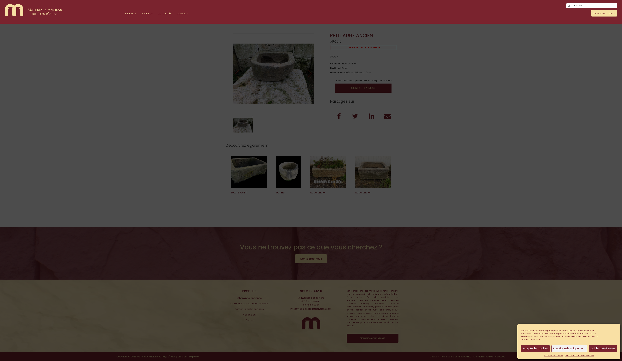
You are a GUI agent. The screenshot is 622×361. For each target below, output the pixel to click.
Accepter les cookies (535, 348)
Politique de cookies (553, 355)
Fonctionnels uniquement (569, 348)
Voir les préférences (603, 348)
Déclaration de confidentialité (579, 355)
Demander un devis (604, 13)
